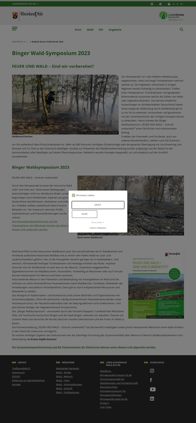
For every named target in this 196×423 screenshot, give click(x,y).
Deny (98, 205)
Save (84, 214)
